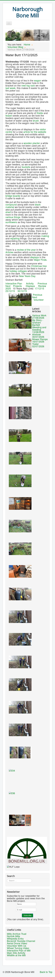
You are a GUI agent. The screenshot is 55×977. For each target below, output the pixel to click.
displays (34, 257)
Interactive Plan (13, 283)
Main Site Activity (16, 953)
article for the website (34, 131)
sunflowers (11, 222)
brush (36, 120)
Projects (17, 286)
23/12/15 (10, 291)
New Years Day (27, 276)
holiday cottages (18, 271)
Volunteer (39, 299)
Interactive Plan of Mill (18, 950)
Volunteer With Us (16, 945)
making (45, 236)
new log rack (28, 85)
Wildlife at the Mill (16, 955)
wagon (37, 80)
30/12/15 (22, 291)
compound (11, 204)
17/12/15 (39, 288)
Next (7, 286)
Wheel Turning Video (18, 948)
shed (8, 212)
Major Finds (40, 259)
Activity (30, 283)
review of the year (26, 249)
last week (10, 88)
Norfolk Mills (13, 936)
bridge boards (12, 195)
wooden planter (31, 143)
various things (12, 217)
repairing (14, 238)
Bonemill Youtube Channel (21, 941)
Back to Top (46, 972)
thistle (40, 113)
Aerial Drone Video (17, 943)
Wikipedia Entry (15, 938)
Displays (30, 286)
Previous (42, 283)
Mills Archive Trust (16, 934)
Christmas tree (39, 266)
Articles (9, 252)
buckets (26, 167)
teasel (8, 115)
